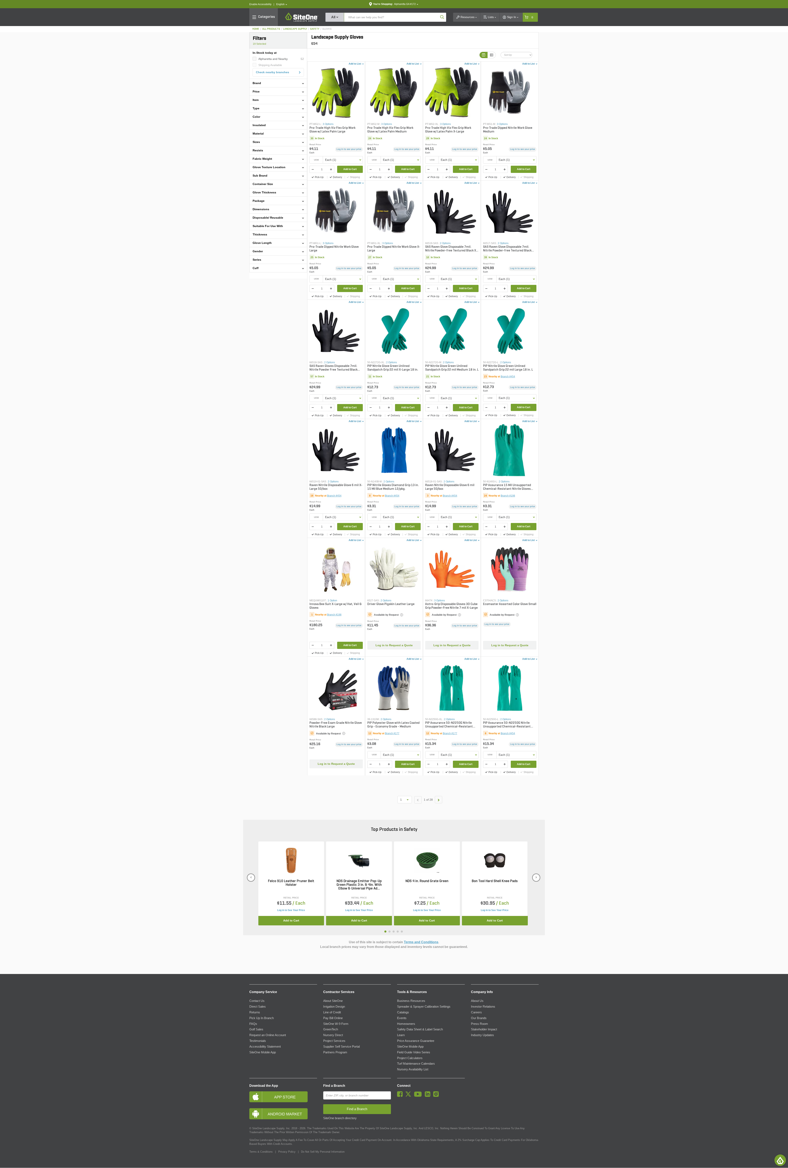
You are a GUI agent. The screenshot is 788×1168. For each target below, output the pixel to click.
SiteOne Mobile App (262, 1052)
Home (255, 29)
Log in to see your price (349, 149)
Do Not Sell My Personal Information (323, 1151)
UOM (316, 160)
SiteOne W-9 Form (335, 1023)
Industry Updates (482, 1035)
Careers (476, 1012)
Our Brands (479, 1018)
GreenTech (330, 1029)
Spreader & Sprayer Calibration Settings (423, 1006)
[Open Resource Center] (780, 1160)
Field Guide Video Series (413, 1052)
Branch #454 (508, 376)
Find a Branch (334, 1085)
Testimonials (257, 1040)
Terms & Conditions (261, 1151)
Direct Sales (257, 1006)
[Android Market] (283, 1113)
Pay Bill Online (333, 1018)
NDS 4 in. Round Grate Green (426, 881)
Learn (401, 1035)
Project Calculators (410, 1058)
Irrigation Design (334, 1006)
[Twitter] (409, 1095)
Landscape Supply (295, 29)
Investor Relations (483, 1006)
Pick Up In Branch (261, 1018)
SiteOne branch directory (340, 1118)
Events (402, 1018)
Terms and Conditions (421, 942)
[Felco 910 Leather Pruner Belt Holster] (291, 860)
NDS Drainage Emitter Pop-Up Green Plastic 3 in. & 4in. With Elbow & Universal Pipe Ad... (359, 885)
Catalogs (403, 1012)
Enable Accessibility (260, 4)
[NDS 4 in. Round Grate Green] (427, 860)
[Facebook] (401, 1095)
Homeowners (406, 1023)
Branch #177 (392, 733)
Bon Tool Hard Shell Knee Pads (495, 881)
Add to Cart (350, 169)
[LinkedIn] (428, 1095)
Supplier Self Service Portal (341, 1046)
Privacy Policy (287, 1151)
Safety (314, 29)
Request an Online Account (267, 1035)
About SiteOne (333, 1000)
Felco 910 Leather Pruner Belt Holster (291, 883)
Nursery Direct (333, 1035)
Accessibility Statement (265, 1046)
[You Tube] (419, 1095)
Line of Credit (332, 1012)
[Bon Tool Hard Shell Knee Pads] (494, 860)
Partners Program (335, 1052)
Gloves (327, 29)
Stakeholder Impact (484, 1029)
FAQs (253, 1023)
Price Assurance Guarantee (415, 1040)
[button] (281, 4)
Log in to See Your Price (291, 910)
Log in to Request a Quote (394, 645)
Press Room (479, 1023)
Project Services (334, 1040)
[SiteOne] (301, 20)
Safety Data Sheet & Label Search (420, 1029)
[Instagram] (437, 1095)
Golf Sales (256, 1029)
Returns (254, 1012)
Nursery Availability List (412, 1069)
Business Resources (411, 1000)
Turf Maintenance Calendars (416, 1063)
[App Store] (283, 1096)
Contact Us (257, 1000)
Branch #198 (508, 495)
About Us (477, 1000)
